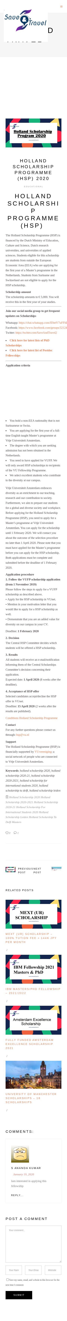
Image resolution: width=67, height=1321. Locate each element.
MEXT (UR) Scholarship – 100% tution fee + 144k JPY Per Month (31, 938)
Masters (16, 822)
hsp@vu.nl (22, 734)
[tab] (33, 211)
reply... (17, 1195)
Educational (33, 187)
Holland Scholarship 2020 (24, 797)
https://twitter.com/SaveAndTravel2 (36, 332)
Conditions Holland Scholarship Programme (32, 718)
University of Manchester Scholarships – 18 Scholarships (31, 1098)
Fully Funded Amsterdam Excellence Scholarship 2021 (30, 1044)
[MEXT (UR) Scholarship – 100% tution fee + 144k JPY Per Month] (33, 914)
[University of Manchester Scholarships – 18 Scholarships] (33, 1075)
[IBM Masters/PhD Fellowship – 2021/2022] (33, 969)
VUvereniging (43, 751)
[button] (33, 211)
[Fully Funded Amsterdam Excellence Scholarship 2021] (33, 1020)
